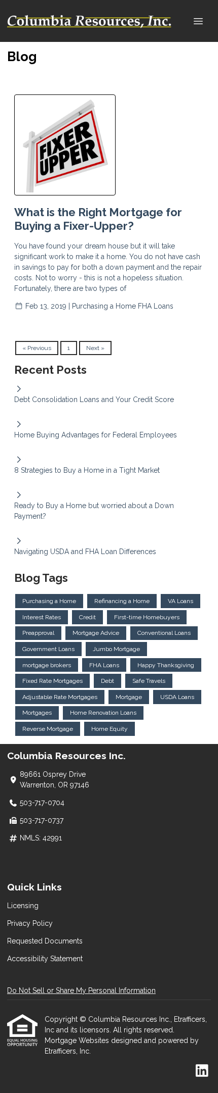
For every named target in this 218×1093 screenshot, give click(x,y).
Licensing (23, 906)
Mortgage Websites (78, 1040)
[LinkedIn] (202, 1071)
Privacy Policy (30, 923)
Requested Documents (45, 941)
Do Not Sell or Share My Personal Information (81, 990)
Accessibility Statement (45, 959)
